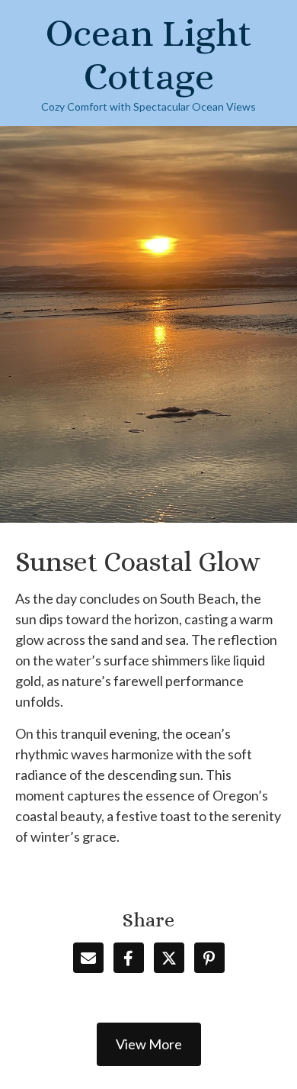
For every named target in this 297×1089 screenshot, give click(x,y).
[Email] (88, 957)
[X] (169, 957)
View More (149, 1044)
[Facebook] (128, 957)
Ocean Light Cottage (149, 54)
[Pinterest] (209, 957)
